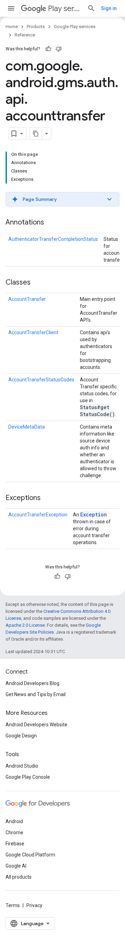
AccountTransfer (27, 299)
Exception (93, 514)
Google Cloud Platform (30, 854)
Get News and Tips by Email (36, 694)
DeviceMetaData (26, 427)
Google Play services (74, 26)
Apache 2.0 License (25, 625)
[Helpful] (48, 49)
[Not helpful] (58, 49)
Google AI (16, 866)
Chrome (14, 832)
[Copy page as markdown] (36, 134)
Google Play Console (28, 777)
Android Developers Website (36, 724)
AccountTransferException (37, 514)
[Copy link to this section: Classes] (37, 283)
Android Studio (22, 766)
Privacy (34, 905)
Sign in (109, 8)
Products (36, 26)
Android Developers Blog (32, 683)
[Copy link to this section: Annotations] (51, 223)
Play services (65, 8)
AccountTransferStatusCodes (41, 379)
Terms (13, 905)
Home (12, 26)
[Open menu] (11, 8)
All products (19, 877)
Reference (25, 34)
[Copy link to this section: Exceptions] (48, 498)
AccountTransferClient (33, 332)
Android (14, 821)
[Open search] (91, 8)
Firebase (15, 843)
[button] (62, 199)
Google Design (21, 735)
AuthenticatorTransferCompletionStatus (53, 239)
